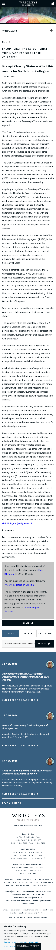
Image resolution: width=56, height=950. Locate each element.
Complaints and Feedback (17, 901)
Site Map (37, 898)
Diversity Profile (20, 895)
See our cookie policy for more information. (22, 942)
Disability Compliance (23, 891)
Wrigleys (10, 30)
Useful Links (28, 904)
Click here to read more (18, 700)
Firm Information (23, 898)
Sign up (42, 643)
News (4, 42)
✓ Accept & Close (13, 946)
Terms (8, 891)
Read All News (11, 803)
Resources (46, 901)
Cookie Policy (37, 895)
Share (26, 623)
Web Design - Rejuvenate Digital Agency (28, 917)
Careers (36, 901)
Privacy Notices (43, 891)
